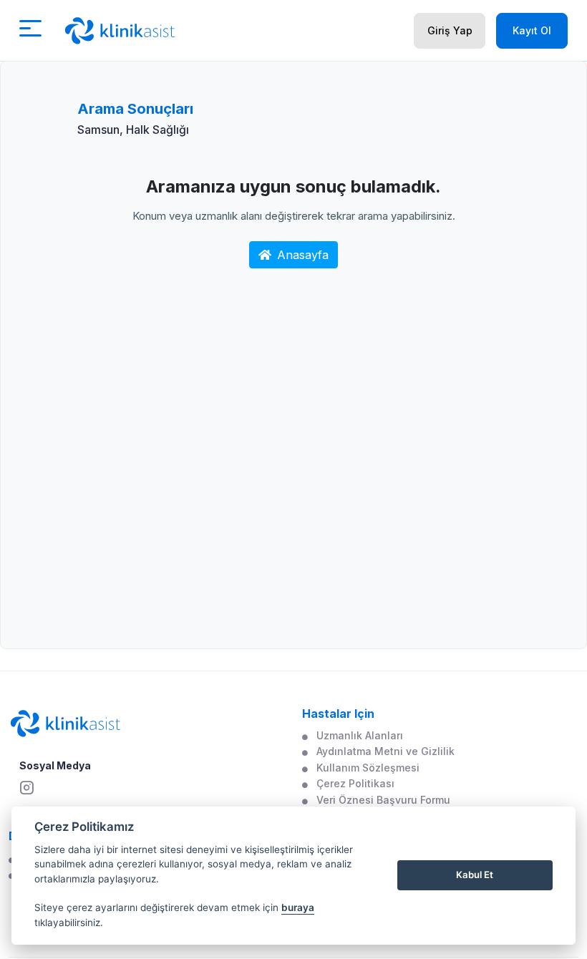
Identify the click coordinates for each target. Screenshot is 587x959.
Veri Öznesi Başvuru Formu (383, 800)
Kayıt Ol (532, 30)
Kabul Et (474, 874)
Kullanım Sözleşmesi (367, 767)
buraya (297, 907)
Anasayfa (303, 255)
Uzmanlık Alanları (359, 735)
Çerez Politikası (355, 783)
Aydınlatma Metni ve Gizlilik (385, 751)
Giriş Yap (449, 30)
